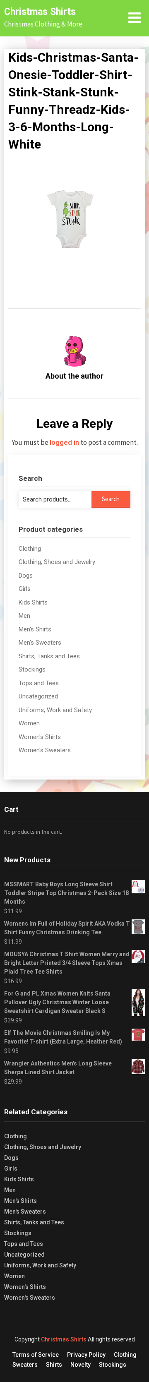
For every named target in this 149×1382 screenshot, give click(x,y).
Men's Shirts (35, 629)
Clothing (30, 548)
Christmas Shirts (40, 11)
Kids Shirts (33, 602)
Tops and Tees (39, 683)
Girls (25, 589)
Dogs (26, 575)
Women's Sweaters (45, 750)
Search (111, 499)
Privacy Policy (86, 1355)
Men (24, 615)
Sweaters (25, 1365)
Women (29, 723)
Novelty (80, 1365)
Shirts (54, 1365)
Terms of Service (35, 1355)
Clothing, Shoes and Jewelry (57, 562)
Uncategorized (38, 696)
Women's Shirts (40, 737)
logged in (64, 442)
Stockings (32, 669)
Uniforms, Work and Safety (55, 710)
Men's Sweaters (40, 642)
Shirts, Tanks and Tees (49, 656)
